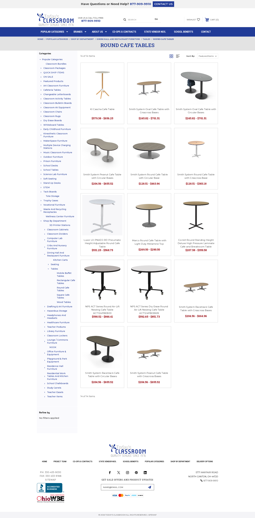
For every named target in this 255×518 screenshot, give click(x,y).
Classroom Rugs (52, 116)
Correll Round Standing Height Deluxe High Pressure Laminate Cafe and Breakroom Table (196, 243)
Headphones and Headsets (56, 317)
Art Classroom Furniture (56, 85)
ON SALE (48, 76)
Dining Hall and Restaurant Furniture (58, 254)
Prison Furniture (52, 161)
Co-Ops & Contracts (124, 32)
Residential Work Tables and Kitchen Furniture (57, 376)
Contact (206, 32)
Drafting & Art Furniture (59, 306)
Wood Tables (64, 302)
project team (60, 461)
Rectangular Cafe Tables (66, 282)
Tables (54, 268)
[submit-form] (149, 487)
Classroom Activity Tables (57, 98)
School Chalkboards (57, 383)
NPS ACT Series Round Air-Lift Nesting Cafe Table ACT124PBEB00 (102, 310)
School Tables (50, 170)
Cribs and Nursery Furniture (57, 247)
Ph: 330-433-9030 (50, 472)
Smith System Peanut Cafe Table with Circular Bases (102, 176)
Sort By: (190, 56)
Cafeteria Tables (52, 90)
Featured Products (53, 81)
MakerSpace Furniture (55, 140)
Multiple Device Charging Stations (57, 147)
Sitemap (50, 479)
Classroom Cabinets (57, 229)
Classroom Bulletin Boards (57, 103)
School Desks (50, 165)
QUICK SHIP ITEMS (53, 72)
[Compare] (118, 76)
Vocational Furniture (54, 204)
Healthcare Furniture (58, 322)
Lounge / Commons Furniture (57, 341)
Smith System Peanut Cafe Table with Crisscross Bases (149, 375)
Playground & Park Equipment (57, 360)
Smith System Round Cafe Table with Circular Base (149, 176)
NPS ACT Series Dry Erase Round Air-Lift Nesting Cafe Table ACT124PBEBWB (149, 310)
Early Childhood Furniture (57, 129)
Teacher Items (55, 396)
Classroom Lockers (57, 335)
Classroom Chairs (52, 111)
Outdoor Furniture (53, 157)
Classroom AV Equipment (57, 107)
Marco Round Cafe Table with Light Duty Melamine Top (149, 242)
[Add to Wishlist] (118, 69)
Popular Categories (52, 32)
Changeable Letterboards (57, 94)
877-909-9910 (140, 4)
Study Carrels (54, 387)
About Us (97, 32)
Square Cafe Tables (63, 296)
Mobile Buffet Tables (64, 274)
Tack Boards (50, 191)
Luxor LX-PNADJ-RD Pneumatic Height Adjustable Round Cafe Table (102, 243)
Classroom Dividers (57, 234)
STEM (46, 187)
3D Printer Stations (59, 225)
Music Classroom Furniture (57, 152)
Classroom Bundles (56, 64)
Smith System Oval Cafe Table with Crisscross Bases (149, 111)
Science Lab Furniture (55, 174)
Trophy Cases (50, 200)
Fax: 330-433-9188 (51, 476)
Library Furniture (56, 331)
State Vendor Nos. (155, 32)
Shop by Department (54, 221)
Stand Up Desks (52, 183)
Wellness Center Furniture (60, 216)
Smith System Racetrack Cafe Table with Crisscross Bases (196, 309)
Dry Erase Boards (52, 120)
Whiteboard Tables (53, 125)
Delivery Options (205, 461)
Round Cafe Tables (63, 289)
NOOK (52, 347)
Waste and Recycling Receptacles (54, 211)
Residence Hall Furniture (55, 367)
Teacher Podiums (56, 327)
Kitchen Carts (60, 260)
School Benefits (183, 32)
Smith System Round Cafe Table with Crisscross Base (196, 176)
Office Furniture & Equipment (56, 353)
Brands (78, 32)
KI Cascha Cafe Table (102, 109)
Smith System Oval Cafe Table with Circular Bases (196, 111)
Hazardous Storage (57, 311)
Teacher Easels (55, 392)
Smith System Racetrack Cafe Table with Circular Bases (102, 375)
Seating (55, 264)
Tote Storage (52, 196)
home (44, 461)
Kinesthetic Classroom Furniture (55, 135)
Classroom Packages (54, 68)
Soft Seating (49, 178)
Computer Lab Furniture (54, 240)
